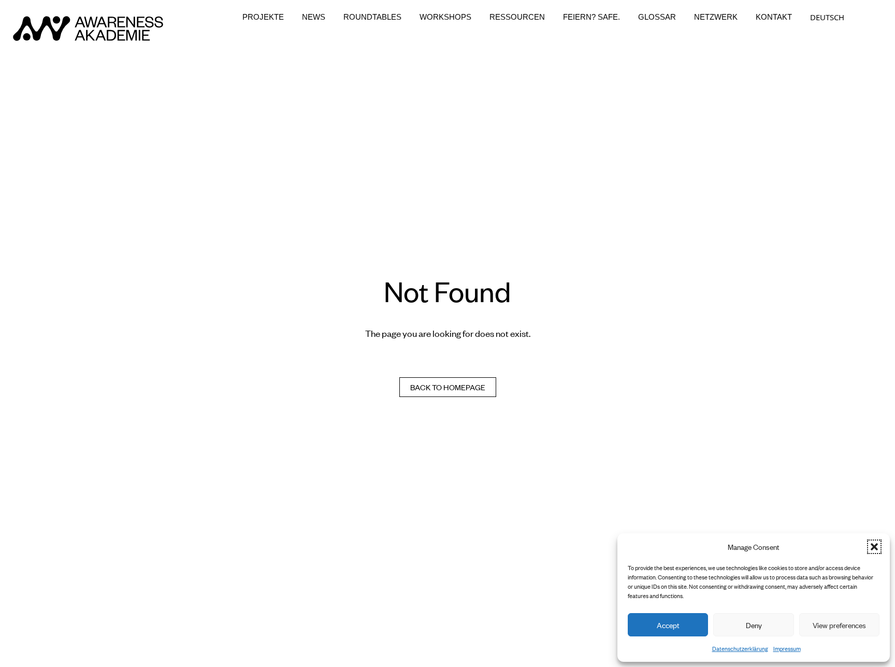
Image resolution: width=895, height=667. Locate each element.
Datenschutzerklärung (740, 648)
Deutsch (827, 17)
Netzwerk (716, 17)
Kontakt (774, 17)
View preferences (839, 624)
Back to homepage (447, 386)
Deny (754, 624)
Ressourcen (517, 17)
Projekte (263, 17)
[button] (874, 547)
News (313, 17)
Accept (668, 624)
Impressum (787, 648)
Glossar (657, 17)
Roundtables (372, 17)
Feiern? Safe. (591, 17)
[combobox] (827, 17)
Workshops (445, 17)
